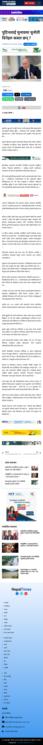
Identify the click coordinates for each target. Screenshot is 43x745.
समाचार (20, 44)
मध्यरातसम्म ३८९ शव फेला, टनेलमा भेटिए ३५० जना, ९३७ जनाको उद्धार (29, 571)
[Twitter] (21, 593)
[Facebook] (17, 593)
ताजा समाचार (13, 44)
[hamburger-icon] (38, 3)
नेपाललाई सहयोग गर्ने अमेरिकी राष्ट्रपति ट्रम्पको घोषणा (15, 482)
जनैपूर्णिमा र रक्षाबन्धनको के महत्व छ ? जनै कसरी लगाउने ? (17, 475)
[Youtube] (25, 593)
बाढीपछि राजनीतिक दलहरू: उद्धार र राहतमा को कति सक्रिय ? (17, 468)
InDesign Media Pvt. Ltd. (25, 743)
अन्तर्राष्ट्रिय (5, 44)
